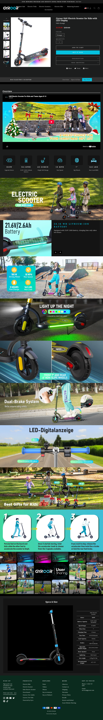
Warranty (65, 692)
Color (59, 32)
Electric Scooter (28, 687)
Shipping (64, 689)
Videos (45, 687)
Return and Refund (68, 700)
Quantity (60, 39)
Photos (45, 689)
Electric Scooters (45, 6)
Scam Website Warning (69, 703)
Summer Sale (20, 6)
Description (78, 58)
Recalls (64, 697)
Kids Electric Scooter (29, 689)
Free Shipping (77, 62)
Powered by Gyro (28, 700)
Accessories (49, 10)
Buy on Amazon (47, 692)
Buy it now (78, 52)
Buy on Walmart (47, 695)
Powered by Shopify (51, 713)
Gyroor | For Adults (29, 695)
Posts (44, 684)
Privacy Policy (66, 695)
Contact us (65, 687)
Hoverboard (26, 692)
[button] (56, 252)
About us (65, 684)
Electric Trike (32, 6)
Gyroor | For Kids (28, 697)
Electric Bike (59, 6)
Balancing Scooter (73, 6)
